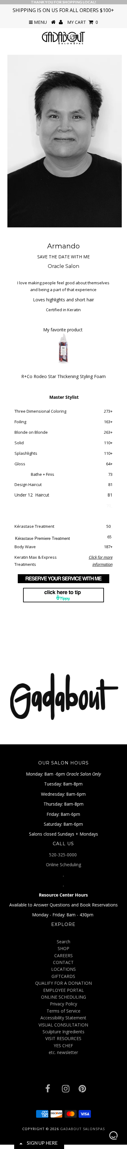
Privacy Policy (63, 1004)
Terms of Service (63, 1011)
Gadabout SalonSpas (82, 1128)
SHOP (63, 948)
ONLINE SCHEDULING (63, 997)
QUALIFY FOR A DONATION (63, 983)
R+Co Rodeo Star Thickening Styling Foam (63, 376)
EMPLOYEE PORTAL (63, 990)
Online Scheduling (63, 864)
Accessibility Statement (63, 1018)
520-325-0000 (63, 855)
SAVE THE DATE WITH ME (63, 257)
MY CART (82, 22)
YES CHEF (63, 1045)
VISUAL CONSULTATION (63, 1025)
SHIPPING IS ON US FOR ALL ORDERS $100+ (63, 10)
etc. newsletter (63, 1052)
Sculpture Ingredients (63, 1032)
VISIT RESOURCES (63, 1038)
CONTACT (63, 962)
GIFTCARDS (63, 976)
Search (63, 942)
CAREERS (63, 955)
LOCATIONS (63, 969)
